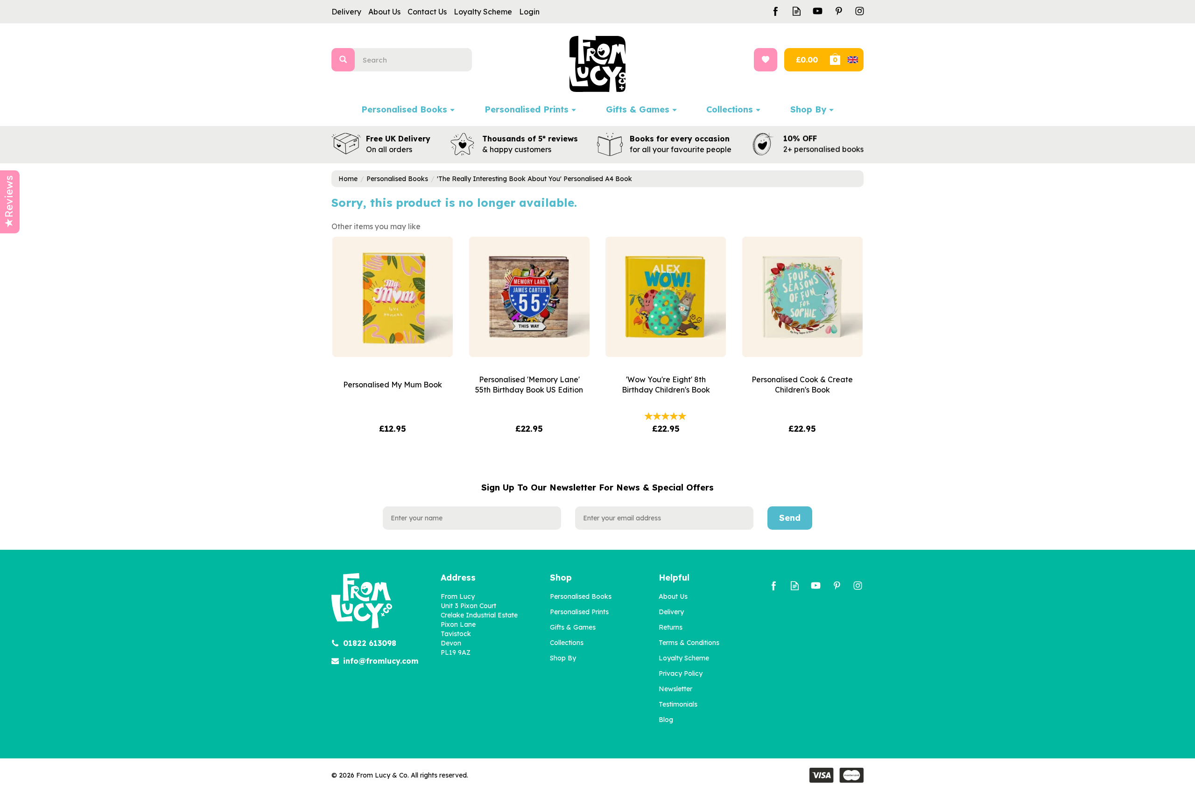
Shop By (563, 658)
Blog (666, 719)
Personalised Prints (579, 612)
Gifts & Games (573, 627)
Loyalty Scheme (684, 658)
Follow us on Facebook (775, 11)
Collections (566, 642)
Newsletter (675, 689)
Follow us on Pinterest (838, 11)
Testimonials (678, 704)
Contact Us (427, 11)
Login (529, 11)
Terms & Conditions (689, 642)
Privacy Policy (681, 673)
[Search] (343, 59)
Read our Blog (796, 11)
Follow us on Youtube (817, 11)
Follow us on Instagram (859, 11)
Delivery (671, 612)
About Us (673, 596)
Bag (846, 59)
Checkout (806, 59)
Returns (670, 627)
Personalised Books (581, 596)
